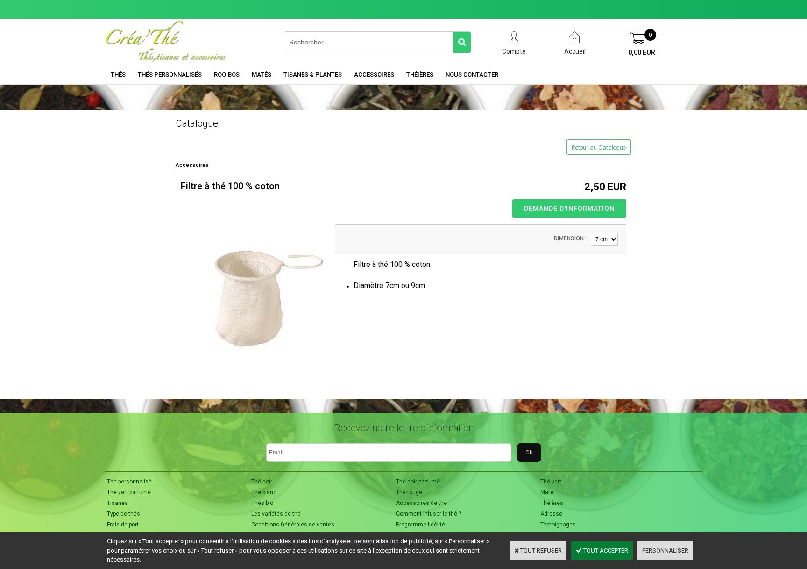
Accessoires (374, 74)
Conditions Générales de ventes (292, 524)
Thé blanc (263, 492)
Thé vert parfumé (129, 492)
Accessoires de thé (421, 503)
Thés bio (262, 503)
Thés (118, 74)
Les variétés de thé (276, 514)
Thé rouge (409, 492)
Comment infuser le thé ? (428, 514)
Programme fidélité (420, 524)
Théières (419, 74)
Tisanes (117, 503)
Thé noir (261, 481)
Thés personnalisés (170, 74)
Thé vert (550, 481)
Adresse (551, 514)
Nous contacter (472, 74)
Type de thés (123, 514)
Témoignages (558, 524)
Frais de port (123, 524)
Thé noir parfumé (418, 481)
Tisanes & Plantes (312, 74)
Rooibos (227, 74)
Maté (546, 492)
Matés (261, 74)
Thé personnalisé (129, 481)
